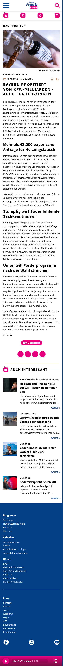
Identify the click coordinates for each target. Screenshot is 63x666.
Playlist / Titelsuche (13, 581)
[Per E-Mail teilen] (42, 354)
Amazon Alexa (10, 578)
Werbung (8, 613)
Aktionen (7, 530)
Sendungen (9, 519)
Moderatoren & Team (14, 523)
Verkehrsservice (11, 541)
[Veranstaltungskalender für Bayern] (57, 15)
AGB (5, 620)
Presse (6, 606)
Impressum (9, 628)
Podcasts (7, 527)
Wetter (6, 545)
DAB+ (6, 563)
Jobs (5, 610)
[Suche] (57, 5)
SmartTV (7, 574)
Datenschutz (9, 624)
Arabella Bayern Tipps (14, 549)
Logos (6, 617)
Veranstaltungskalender (15, 552)
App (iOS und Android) (14, 570)
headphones (52, 79)
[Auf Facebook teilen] (20, 354)
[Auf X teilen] (28, 354)
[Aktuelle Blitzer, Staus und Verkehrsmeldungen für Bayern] (40, 15)
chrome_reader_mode (57, 79)
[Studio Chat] (23, 15)
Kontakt (7, 602)
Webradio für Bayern (13, 567)
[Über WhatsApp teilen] (35, 354)
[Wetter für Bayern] (6, 15)
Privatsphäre (9, 631)
